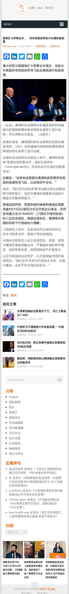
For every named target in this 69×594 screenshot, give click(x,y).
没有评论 (55, 46)
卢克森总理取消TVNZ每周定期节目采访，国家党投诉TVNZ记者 (34, 503)
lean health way (19, 512)
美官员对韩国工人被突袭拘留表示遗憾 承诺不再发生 (35, 514)
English (13, 397)
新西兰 (13, 412)
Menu (7, 24)
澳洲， (15, 295)
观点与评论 (16, 453)
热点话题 (15, 438)
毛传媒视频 (16, 428)
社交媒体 (15, 443)
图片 (12, 407)
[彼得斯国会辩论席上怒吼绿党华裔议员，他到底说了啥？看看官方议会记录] (34, 549)
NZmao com (9, 46)
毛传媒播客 (16, 422)
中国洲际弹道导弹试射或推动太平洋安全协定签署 (36, 492)
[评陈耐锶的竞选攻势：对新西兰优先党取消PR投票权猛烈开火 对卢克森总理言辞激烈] (56, 549)
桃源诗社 (15, 417)
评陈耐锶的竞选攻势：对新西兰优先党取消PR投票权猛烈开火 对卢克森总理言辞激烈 (35, 481)
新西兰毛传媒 (47, 589)
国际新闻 (41, 46)
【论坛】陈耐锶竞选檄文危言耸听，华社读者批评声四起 (35, 470)
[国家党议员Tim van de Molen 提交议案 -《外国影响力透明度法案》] (13, 549)
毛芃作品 (15, 433)
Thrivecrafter (17, 499)
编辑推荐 (15, 448)
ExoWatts (15, 490)
